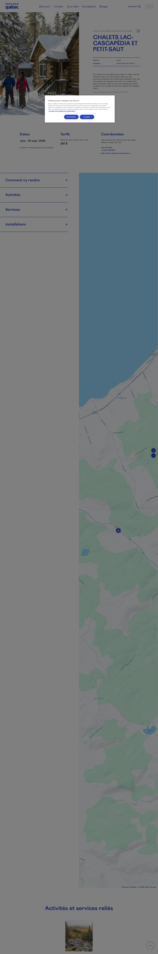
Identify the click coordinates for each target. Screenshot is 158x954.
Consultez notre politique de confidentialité (62, 111)
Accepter (87, 117)
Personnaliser (71, 117)
